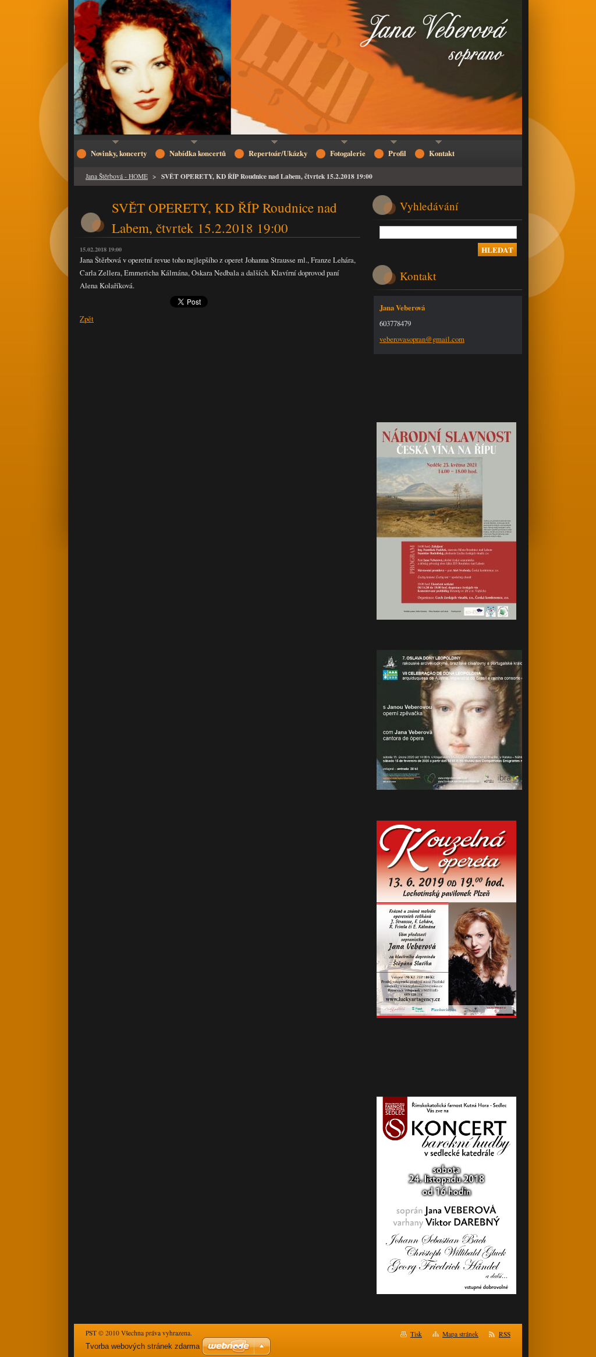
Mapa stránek (460, 1334)
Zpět (87, 318)
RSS (504, 1334)
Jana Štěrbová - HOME (117, 176)
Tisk (416, 1334)
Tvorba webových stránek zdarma (143, 1346)
